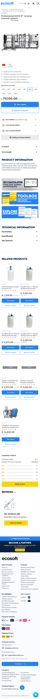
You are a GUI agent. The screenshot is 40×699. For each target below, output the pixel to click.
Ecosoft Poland (6, 680)
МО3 (8, 89)
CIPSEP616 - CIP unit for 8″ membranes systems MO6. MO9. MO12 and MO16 (10, 426)
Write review (20, 484)
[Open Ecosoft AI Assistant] (35, 694)
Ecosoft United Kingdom (28, 675)
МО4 (14, 89)
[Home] (7, 3)
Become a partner (21, 110)
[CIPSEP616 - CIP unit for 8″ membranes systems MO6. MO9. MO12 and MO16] (10, 412)
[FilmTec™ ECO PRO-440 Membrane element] (10, 367)
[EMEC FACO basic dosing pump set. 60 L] (10, 273)
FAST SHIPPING (16, 119)
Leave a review (16, 523)
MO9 (24, 89)
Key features (7, 241)
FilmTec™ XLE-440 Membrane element (27, 381)
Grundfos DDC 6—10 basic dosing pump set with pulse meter (10, 334)
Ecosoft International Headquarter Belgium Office (10, 673)
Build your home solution (21, 137)
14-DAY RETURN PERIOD (13, 125)
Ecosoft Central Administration (25, 678)
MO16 (35, 89)
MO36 (9, 93)
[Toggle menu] (38, 3)
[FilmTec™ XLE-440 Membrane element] (29, 367)
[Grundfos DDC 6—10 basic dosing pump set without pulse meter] (29, 320)
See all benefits (20, 550)
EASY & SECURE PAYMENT (13, 131)
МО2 (3, 89)
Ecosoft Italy (25, 672)
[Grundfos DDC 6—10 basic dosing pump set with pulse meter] (10, 320)
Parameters (7, 232)
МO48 (15, 93)
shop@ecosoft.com (11, 648)
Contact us (18, 664)
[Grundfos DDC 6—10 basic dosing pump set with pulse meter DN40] (29, 273)
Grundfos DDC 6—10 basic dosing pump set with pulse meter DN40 (29, 288)
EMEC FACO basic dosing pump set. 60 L (10, 287)
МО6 (19, 89)
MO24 (3, 93)
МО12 (30, 89)
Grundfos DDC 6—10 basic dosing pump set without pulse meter (29, 334)
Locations (5, 670)
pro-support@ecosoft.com (14, 655)
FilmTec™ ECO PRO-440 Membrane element (10, 381)
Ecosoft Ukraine (26, 681)
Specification (7, 236)
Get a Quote (21, 104)
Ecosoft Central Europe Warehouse (9, 677)
